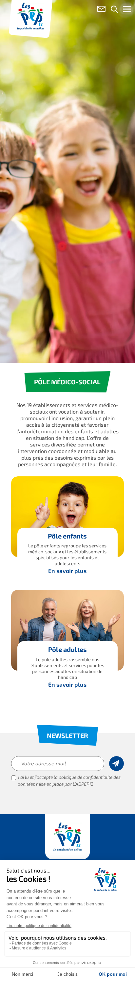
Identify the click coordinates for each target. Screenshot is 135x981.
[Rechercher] (114, 10)
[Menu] (127, 10)
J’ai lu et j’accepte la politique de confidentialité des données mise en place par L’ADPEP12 (69, 781)
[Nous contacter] (101, 10)
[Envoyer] (116, 763)
